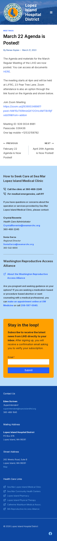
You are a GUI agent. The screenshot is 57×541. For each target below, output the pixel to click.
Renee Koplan (12, 50)
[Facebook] (50, 533)
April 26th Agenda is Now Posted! (43, 148)
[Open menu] (51, 12)
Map (5, 466)
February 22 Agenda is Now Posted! (12, 150)
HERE (6, 71)
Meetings (8, 31)
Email (11, 357)
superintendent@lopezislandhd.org (19, 408)
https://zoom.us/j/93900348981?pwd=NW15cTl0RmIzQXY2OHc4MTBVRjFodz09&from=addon (27, 111)
